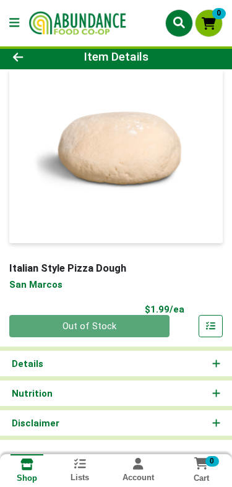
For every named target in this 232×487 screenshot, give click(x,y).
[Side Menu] (14, 23)
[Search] (179, 23)
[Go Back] (35, 57)
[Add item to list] (211, 326)
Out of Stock (89, 326)
